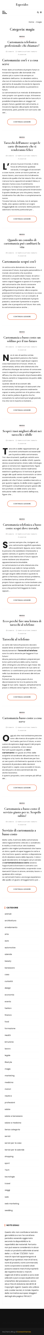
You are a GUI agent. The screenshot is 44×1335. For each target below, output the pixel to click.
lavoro (8, 1048)
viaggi (7, 1190)
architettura (10, 920)
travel (7, 1183)
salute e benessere (14, 1116)
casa (7, 974)
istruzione (9, 1042)
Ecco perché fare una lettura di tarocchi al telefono (22, 623)
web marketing (12, 1203)
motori (8, 1089)
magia (22, 36)
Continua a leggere (22, 122)
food (7, 1021)
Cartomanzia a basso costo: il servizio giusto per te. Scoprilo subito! (22, 812)
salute (7, 1109)
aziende (8, 954)
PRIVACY (28, 1296)
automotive (10, 947)
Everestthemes (24, 1331)
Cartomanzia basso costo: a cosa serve (22, 720)
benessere (10, 967)
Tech (7, 1170)
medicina (9, 1082)
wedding (9, 1210)
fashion (8, 1008)
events (8, 1001)
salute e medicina (13, 1122)
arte (7, 934)
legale (7, 1055)
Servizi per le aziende (14, 1149)
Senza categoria (12, 1129)
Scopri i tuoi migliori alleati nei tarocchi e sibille (22, 433)
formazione (10, 1028)
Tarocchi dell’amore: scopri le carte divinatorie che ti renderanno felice (22, 146)
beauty (8, 961)
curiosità (9, 981)
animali (8, 914)
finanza (8, 1015)
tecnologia (10, 1176)
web (7, 1197)
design (8, 988)
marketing (9, 1075)
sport (7, 1163)
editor (23, 54)
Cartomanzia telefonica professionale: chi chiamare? (22, 44)
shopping (9, 1156)
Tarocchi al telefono (27, 650)
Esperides (22, 5)
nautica (8, 1095)
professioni (10, 1102)
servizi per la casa (13, 1143)
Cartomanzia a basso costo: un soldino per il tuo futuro (22, 339)
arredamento (11, 927)
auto (7, 940)
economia (9, 994)
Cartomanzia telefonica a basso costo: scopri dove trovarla (22, 526)
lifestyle (8, 1062)
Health (8, 1035)
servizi (7, 1136)
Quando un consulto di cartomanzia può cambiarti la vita (22, 243)
